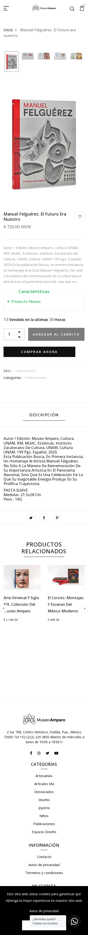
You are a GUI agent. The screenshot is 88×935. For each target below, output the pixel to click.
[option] (12, 62)
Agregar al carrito (56, 334)
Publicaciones (35, 377)
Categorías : (13, 377)
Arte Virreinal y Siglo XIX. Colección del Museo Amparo (21, 604)
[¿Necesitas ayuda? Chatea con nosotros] (74, 921)
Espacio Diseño (44, 831)
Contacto (44, 856)
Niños (44, 815)
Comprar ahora (39, 351)
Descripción (44, 414)
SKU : (8, 371)
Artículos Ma (44, 783)
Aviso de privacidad (44, 864)
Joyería (44, 807)
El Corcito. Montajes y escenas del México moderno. (66, 604)
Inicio (8, 29)
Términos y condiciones (44, 872)
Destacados (44, 791)
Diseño (44, 799)
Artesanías (44, 775)
